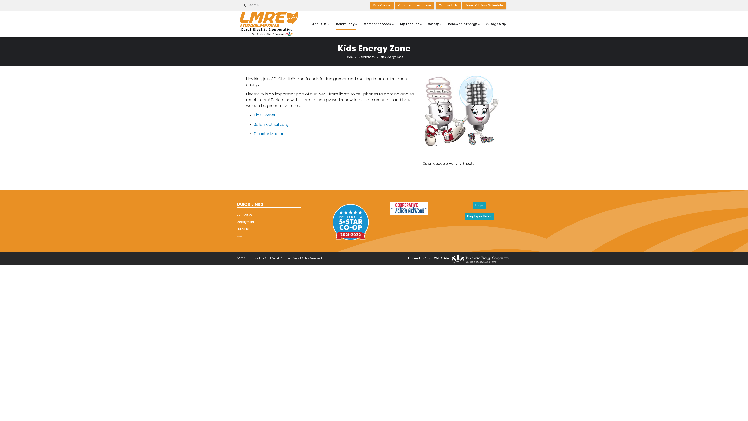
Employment (245, 222)
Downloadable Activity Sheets (448, 163)
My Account (411, 26)
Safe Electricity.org (271, 124)
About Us (321, 26)
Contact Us (244, 215)
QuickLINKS (244, 229)
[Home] (269, 24)
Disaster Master (268, 133)
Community (347, 26)
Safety (435, 26)
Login (479, 205)
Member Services (379, 26)
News (240, 236)
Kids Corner (264, 115)
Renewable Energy (464, 26)
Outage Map (496, 24)
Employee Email (479, 216)
